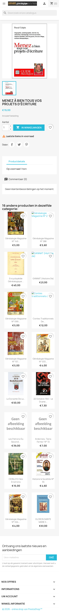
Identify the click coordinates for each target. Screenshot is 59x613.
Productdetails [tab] (17, 161)
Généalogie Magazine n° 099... (15, 320)
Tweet (19, 144)
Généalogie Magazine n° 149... (15, 240)
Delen (12, 144)
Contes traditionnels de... (43, 320)
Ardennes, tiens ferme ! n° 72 (43, 440)
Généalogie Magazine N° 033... (43, 360)
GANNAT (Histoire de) (43, 278)
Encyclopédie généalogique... (16, 280)
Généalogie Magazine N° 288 (43, 240)
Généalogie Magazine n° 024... (15, 520)
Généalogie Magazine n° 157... (15, 360)
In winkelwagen (29, 127)
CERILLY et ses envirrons (16, 480)
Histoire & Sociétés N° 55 (43, 480)
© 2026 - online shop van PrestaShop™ (22, 609)
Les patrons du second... (15, 440)
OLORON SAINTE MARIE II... (43, 520)
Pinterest (26, 144)
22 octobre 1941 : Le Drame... (43, 400)
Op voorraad (13, 168)
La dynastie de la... (15, 398)
